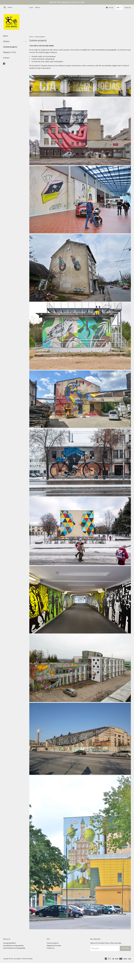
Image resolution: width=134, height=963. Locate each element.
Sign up (37, 7)
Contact (6, 58)
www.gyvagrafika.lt (9, 943)
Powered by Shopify (27, 958)
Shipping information (54, 946)
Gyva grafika (17, 958)
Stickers (14, 41)
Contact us (50, 948)
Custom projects (10, 47)
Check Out (127, 7)
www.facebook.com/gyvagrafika (14, 948)
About (5, 36)
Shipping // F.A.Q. (9, 52)
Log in (31, 7)
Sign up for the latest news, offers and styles (105, 943)
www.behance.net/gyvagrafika (13, 946)
